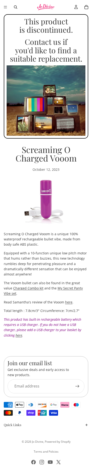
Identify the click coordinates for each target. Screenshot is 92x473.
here (68, 302)
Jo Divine (37, 442)
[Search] (15, 7)
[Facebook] (33, 462)
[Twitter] (58, 462)
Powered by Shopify (58, 442)
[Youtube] (50, 462)
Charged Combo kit (28, 288)
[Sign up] (77, 386)
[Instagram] (42, 462)
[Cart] (86, 7)
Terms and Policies (46, 452)
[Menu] (5, 7)
